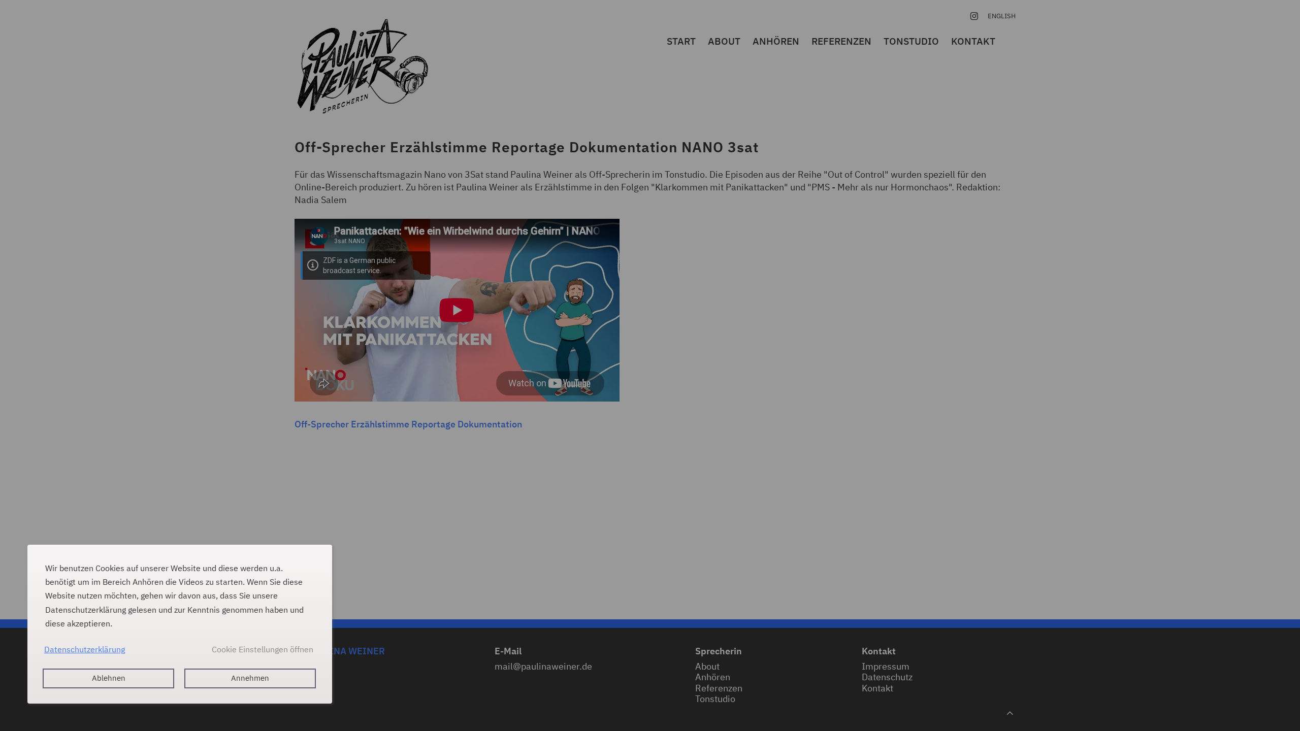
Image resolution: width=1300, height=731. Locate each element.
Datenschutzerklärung (84, 649)
